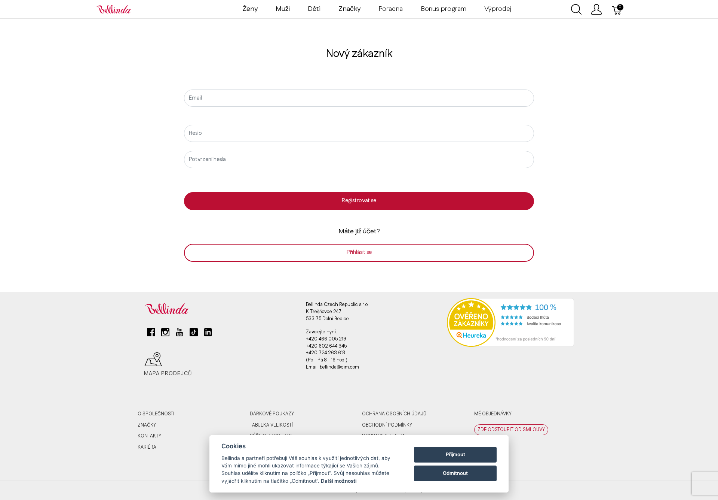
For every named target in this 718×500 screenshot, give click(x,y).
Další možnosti (339, 481)
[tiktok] (194, 335)
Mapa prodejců (168, 374)
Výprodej (498, 9)
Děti (314, 9)
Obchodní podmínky (387, 425)
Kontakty (149, 436)
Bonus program (443, 9)
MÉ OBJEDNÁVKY (493, 413)
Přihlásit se (359, 252)
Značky (147, 425)
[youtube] (179, 335)
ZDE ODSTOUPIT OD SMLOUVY (511, 429)
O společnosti (156, 413)
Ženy (250, 9)
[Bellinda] (114, 9)
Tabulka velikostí (271, 425)
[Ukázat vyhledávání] (576, 9)
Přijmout (455, 454)
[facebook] (151, 335)
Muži (283, 9)
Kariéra (147, 447)
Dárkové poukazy (272, 413)
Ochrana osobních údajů (394, 413)
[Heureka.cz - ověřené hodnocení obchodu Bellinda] (510, 322)
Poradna (390, 9)
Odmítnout (455, 473)
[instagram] (165, 335)
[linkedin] (208, 335)
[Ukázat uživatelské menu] (596, 9)
